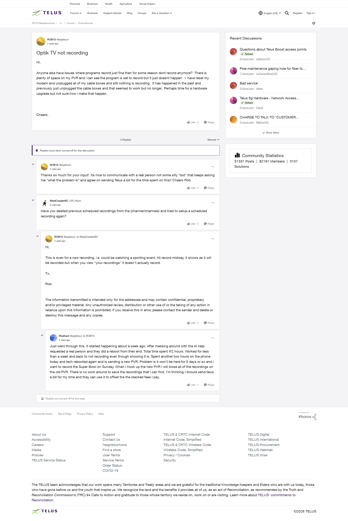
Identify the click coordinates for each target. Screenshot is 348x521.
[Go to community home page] (47, 13)
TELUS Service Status (49, 460)
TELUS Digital (258, 434)
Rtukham (64, 335)
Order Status (112, 465)
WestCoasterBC (59, 200)
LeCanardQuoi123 (266, 73)
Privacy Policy (85, 413)
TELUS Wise (257, 455)
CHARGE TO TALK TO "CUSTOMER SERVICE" (268, 117)
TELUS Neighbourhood (43, 23)
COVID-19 (110, 470)
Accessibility (41, 439)
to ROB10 (88, 335)
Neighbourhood (115, 445)
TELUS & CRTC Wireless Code (187, 445)
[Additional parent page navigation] (61, 23)
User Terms (111, 455)
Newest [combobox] (214, 139)
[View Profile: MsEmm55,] (233, 119)
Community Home (42, 413)
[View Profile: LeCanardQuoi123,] (233, 70)
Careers (38, 445)
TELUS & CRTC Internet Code (186, 434)
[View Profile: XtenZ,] (233, 100)
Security (169, 460)
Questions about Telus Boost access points (273, 49)
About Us (39, 434)
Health (108, 3)
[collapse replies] (33, 164)
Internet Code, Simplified (182, 439)
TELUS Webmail (260, 450)
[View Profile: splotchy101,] (233, 51)
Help (101, 413)
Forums (70, 23)
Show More (272, 132)
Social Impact (147, 3)
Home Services (85, 23)
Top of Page (64, 413)
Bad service (249, 83)
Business (92, 3)
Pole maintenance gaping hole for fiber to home (271, 68)
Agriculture (126, 3)
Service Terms (113, 460)
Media (36, 450)
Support (109, 434)
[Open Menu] (313, 23)
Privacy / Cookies (176, 455)
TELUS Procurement (263, 445)
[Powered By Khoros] (307, 416)
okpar (259, 88)
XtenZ (259, 107)
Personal (75, 3)
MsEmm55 (262, 122)
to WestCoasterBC (87, 236)
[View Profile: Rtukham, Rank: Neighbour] (53, 337)
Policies (38, 455)
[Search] (287, 13)
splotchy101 (263, 58)
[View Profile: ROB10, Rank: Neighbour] (40, 41)
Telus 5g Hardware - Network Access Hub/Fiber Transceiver (268, 98)
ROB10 (51, 39)
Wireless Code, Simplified (182, 450)
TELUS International (263, 439)
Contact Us (111, 439)
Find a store (112, 450)
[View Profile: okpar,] (233, 85)
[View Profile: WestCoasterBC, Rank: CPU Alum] (44, 202)
